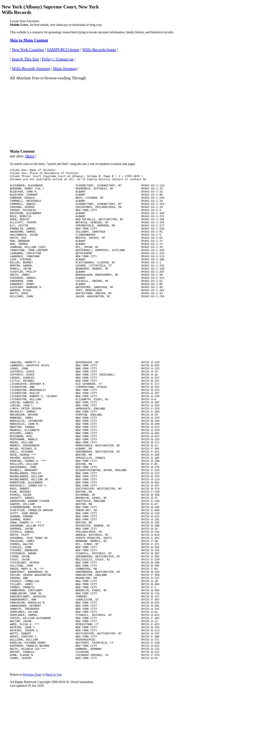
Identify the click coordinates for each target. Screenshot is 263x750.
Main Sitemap (65, 68)
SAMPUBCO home (63, 49)
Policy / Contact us (58, 59)
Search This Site (25, 59)
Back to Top (54, 674)
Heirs (29, 156)
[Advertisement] (131, 113)
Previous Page (32, 674)
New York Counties (28, 49)
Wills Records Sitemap (31, 68)
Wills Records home (99, 49)
